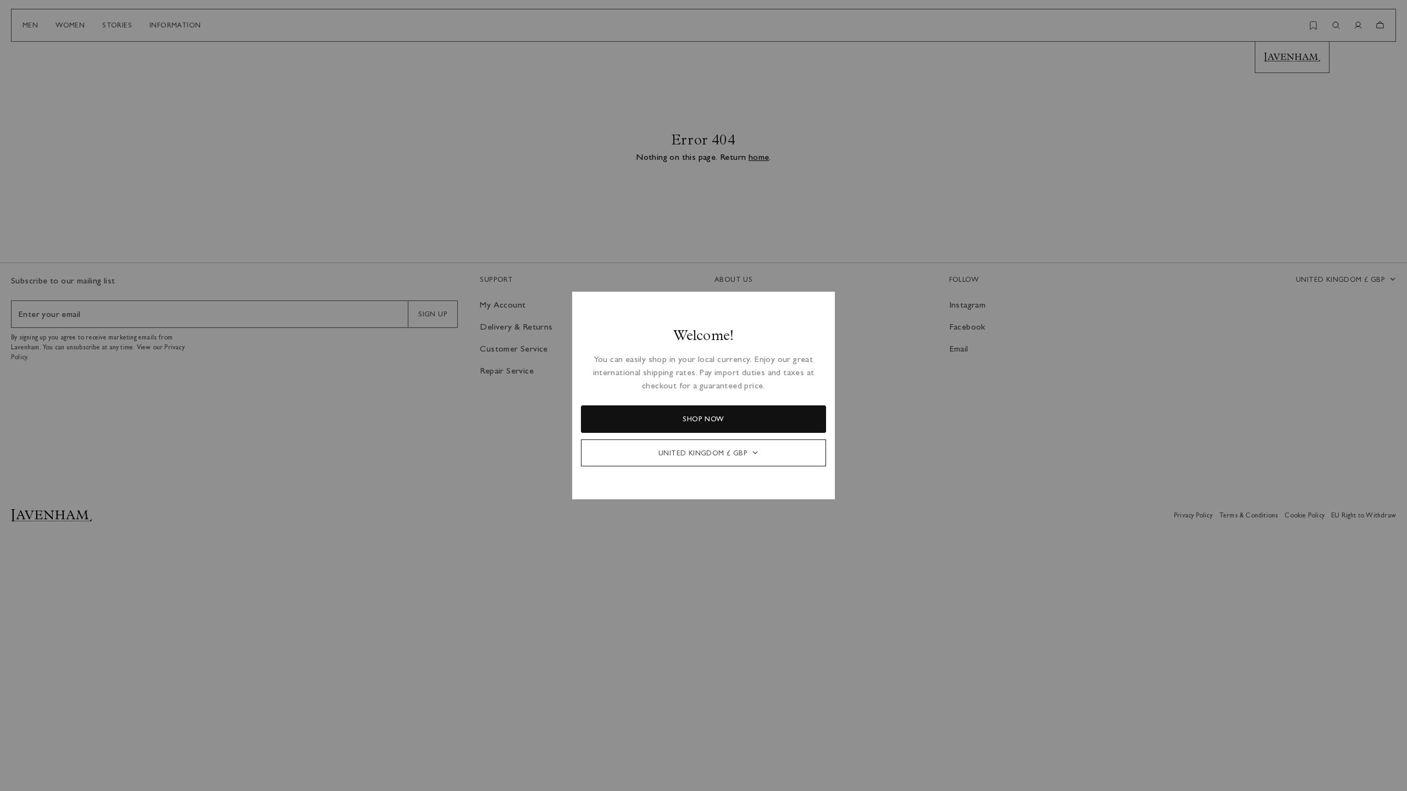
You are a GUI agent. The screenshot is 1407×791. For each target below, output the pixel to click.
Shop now (703, 419)
